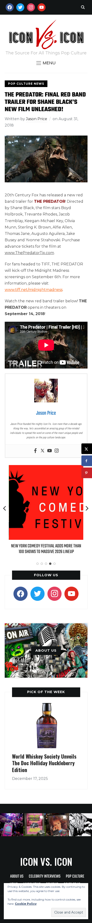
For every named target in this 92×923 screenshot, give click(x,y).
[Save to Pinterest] (86, 473)
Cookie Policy (26, 903)
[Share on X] (86, 449)
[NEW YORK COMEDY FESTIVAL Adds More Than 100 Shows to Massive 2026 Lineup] (46, 468)
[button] (46, 63)
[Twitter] (42, 451)
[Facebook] (35, 451)
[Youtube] (49, 451)
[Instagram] (56, 451)
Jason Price (36, 119)
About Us (16, 876)
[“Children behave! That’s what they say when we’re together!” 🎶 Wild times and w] (57, 824)
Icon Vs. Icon (46, 861)
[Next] (87, 508)
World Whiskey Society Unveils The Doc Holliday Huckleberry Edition (44, 763)
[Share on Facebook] (86, 461)
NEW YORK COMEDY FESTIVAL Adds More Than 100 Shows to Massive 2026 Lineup (46, 548)
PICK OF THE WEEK (46, 692)
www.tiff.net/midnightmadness (34, 289)
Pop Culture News (26, 83)
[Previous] (5, 508)
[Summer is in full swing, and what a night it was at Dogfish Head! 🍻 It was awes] (34, 824)
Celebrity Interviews (44, 876)
